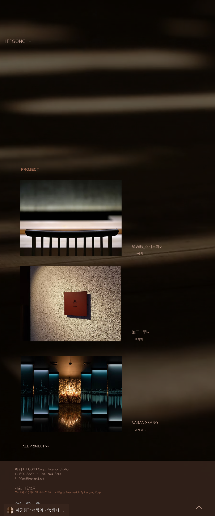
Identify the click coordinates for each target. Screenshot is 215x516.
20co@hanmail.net (31, 478)
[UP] (199, 507)
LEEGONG (15, 41)
